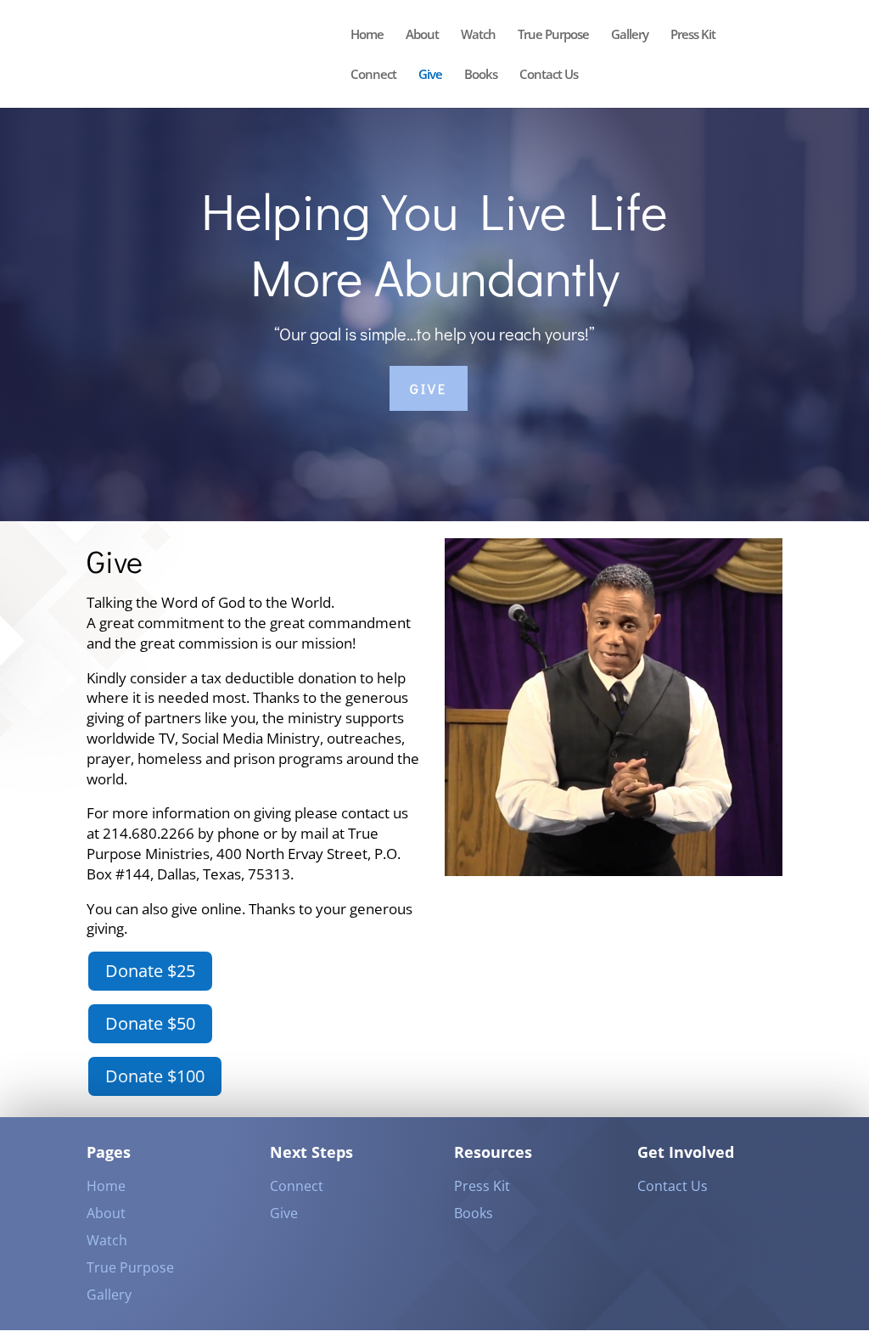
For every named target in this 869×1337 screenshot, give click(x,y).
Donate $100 (155, 1076)
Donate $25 (150, 970)
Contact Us (548, 75)
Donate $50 (150, 1023)
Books (480, 75)
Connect (373, 75)
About (422, 35)
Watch (478, 35)
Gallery (629, 35)
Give (430, 75)
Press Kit (692, 35)
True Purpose (553, 35)
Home (367, 35)
